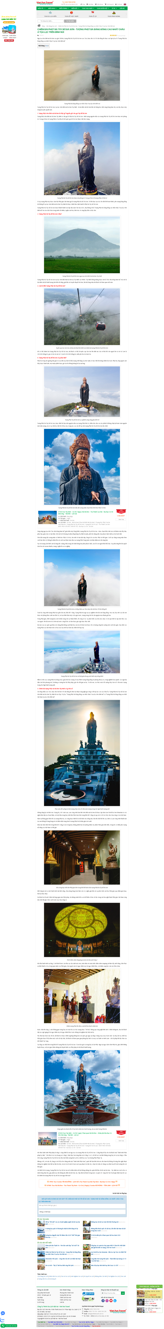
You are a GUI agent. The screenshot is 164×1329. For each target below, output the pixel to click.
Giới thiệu (90, 4)
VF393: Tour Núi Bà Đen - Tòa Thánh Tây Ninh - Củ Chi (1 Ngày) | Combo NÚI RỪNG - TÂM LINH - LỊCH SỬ (82, 1185)
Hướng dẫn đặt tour (65, 1295)
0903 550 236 (102, 1311)
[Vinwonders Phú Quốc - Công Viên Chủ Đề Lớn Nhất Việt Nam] (41, 1260)
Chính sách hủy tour (65, 1300)
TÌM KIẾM (71, 21)
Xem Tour (121, 519)
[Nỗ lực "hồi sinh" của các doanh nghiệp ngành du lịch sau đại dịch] (41, 1223)
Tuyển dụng (40, 1300)
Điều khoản (100, 4)
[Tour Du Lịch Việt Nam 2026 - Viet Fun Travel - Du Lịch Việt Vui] (44, 3)
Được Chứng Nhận (87, 1290)
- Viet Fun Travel (62, 1318)
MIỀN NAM (51, 8)
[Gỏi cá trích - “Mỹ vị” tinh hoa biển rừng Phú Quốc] (41, 1267)
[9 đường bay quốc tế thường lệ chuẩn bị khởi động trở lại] (41, 1230)
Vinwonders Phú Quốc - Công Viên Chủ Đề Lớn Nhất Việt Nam (63, 1259)
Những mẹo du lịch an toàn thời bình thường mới (104, 1222)
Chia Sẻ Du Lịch (65, 1276)
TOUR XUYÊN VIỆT (102, 8)
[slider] (113, 35)
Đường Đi (53, 1279)
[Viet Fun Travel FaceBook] (103, 1300)
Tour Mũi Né (50, 1326)
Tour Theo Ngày (87, 8)
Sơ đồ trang (40, 1302)
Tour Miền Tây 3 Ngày (116, 1322)
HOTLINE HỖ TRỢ (11, 1326)
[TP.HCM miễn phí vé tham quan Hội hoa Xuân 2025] (87, 1237)
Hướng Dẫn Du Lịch (43, 1279)
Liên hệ (122, 8)
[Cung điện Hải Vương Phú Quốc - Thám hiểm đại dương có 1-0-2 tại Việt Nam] (87, 1260)
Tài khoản (119, 4)
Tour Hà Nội (109, 1324)
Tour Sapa (118, 1324)
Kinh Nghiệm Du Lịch (77, 1276)
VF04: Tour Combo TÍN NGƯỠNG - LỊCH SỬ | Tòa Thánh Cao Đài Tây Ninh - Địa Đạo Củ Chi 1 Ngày (82, 1182)
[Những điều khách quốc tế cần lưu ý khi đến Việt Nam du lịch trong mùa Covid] (87, 1230)
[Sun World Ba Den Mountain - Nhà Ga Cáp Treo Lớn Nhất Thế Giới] (87, 1254)
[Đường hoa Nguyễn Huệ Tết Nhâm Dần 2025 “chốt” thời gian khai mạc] (41, 1237)
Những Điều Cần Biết (101, 1276)
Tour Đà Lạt (41, 1326)
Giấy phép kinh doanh (43, 1293)
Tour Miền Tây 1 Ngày (70, 1322)
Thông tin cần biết (42, 1290)
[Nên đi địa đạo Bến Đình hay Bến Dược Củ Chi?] (87, 1267)
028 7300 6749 (70, 2)
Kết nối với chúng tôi (107, 1297)
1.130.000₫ (121, 516)
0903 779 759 (93, 1311)
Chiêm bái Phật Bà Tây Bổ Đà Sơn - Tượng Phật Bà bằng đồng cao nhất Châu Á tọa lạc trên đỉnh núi (86, 26)
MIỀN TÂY (41, 8)
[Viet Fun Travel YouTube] (111, 1300)
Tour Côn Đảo (101, 1324)
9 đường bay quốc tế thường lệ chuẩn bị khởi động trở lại (61, 1228)
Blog (83, 4)
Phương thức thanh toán (67, 1293)
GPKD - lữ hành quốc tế (44, 1295)
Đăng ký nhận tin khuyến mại (110, 1290)
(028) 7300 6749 (94, 1309)
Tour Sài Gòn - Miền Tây (44, 1324)
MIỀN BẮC (74, 8)
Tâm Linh (123, 1276)
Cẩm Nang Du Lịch (51, 26)
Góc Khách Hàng (65, 1290)
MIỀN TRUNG (63, 8)
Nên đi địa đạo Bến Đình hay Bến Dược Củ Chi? (104, 1265)
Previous (37, 14)
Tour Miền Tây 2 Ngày (102, 1322)
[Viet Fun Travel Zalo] (114, 1300)
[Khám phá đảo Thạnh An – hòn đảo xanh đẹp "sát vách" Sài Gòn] (41, 1247)
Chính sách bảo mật (65, 1297)
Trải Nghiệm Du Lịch (113, 1276)
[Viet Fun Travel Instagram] (107, 1300)
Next (126, 14)
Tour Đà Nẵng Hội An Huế (62, 1326)
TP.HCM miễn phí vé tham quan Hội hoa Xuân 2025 (105, 1235)
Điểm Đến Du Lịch (54, 1276)
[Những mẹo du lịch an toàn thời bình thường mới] (87, 1223)
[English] (125, 4)
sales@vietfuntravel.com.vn (95, 1314)
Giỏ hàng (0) (110, 4)
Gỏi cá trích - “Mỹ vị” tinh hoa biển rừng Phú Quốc (59, 1265)
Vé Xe (113, 8)
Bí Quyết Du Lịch (89, 1276)
